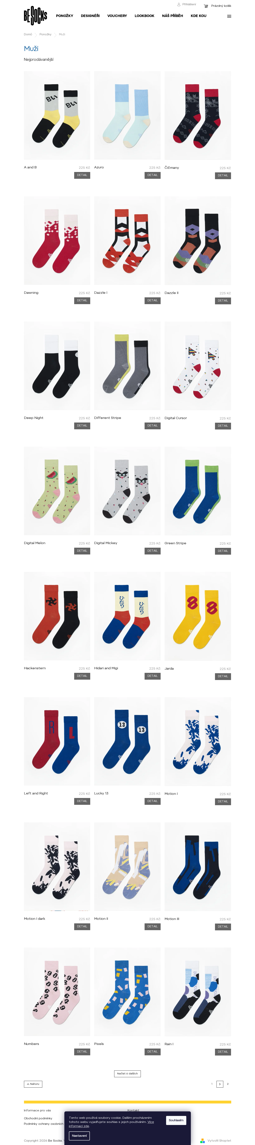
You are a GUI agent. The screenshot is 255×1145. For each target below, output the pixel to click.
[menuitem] (64, 16)
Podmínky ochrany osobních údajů (48, 1124)
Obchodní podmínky (38, 1118)
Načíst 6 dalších (127, 1074)
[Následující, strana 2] (219, 1084)
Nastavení (79, 1135)
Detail (82, 175)
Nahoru (34, 1084)
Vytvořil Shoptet (219, 1141)
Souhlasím (176, 1120)
